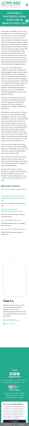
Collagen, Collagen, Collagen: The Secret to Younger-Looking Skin (13, 198)
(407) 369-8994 (10, 323)
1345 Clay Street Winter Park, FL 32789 (12, 320)
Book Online (14, 386)
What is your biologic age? (11, 220)
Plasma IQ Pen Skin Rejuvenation (13, 229)
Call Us (8, 424)
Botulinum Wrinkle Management (13, 189)
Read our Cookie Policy (13, 418)
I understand (14, 421)
